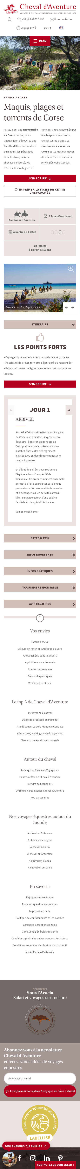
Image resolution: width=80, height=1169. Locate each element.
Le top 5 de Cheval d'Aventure (40, 702)
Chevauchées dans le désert (40, 656)
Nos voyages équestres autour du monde (40, 819)
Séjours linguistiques (40, 676)
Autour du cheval (40, 759)
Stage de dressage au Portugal (40, 720)
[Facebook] (19, 1158)
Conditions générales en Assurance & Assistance (39, 939)
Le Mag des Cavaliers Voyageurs (40, 770)
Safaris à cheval (40, 642)
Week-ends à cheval (39, 683)
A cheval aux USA (40, 847)
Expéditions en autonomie (40, 663)
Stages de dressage (40, 669)
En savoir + (40, 886)
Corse (22, 98)
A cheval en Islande (40, 861)
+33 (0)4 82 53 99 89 (32, 19)
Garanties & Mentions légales (40, 925)
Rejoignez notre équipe (40, 897)
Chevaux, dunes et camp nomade (40, 740)
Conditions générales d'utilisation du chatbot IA (40, 945)
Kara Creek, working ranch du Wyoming (40, 734)
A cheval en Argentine (40, 854)
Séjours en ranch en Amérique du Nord (40, 649)
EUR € (47, 28)
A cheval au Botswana (39, 833)
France (9, 98)
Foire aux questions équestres (40, 904)
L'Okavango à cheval (40, 713)
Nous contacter (63, 19)
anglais (61, 27)
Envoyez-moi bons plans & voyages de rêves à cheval (42, 1091)
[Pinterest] (60, 1158)
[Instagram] (33, 1158)
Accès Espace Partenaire (39, 952)
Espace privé (28, 28)
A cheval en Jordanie (40, 868)
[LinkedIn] (47, 1158)
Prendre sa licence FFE (40, 784)
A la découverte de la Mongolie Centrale (40, 727)
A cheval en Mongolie (40, 840)
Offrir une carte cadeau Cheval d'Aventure (40, 791)
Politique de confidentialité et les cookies (40, 918)
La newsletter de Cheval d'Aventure (40, 777)
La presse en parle (40, 911)
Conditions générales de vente (40, 932)
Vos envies (40, 631)
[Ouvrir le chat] (9, 1159)
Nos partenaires (40, 798)
